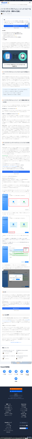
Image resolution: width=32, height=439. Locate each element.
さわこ (5, 13)
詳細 (23, 438)
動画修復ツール (8, 412)
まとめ (4, 38)
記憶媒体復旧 (23, 405)
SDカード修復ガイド (8, 405)
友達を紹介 (8, 432)
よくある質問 (5, 39)
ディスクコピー (7, 4)
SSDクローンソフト (8, 415)
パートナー (12, 0)
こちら (22, 398)
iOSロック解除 (23, 416)
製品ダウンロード (6, 0)
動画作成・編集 (23, 413)
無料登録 (16, 395)
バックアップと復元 (23, 410)
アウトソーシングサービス (8, 430)
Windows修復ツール (8, 407)
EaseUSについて (8, 422)
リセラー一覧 (8, 427)
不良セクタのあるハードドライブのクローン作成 (10, 166)
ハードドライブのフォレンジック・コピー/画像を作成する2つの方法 (12, 33)
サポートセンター (27, 0)
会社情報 (8, 424)
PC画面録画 (24, 415)
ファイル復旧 (23, 407)
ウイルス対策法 (8, 410)
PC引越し (23, 412)
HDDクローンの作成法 (8, 413)
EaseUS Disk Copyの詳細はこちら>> (16, 342)
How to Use (3, 4)
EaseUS (5, 2)
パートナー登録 (8, 425)
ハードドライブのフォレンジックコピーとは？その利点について (12, 32)
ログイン (19, 397)
